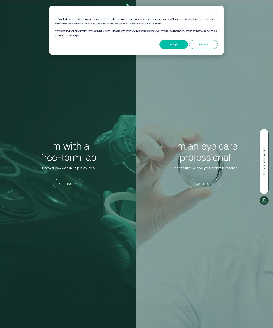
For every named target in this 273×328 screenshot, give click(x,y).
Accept (173, 44)
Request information (264, 161)
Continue (65, 184)
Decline (203, 44)
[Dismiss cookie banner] (216, 13)
